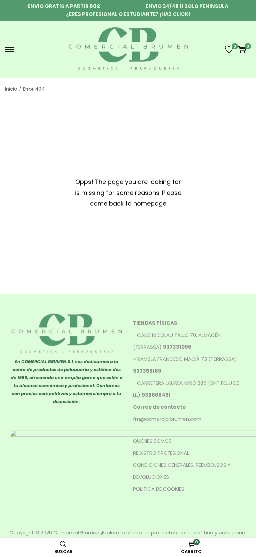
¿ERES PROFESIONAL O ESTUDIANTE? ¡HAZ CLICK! (128, 14)
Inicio (11, 88)
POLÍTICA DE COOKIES (158, 488)
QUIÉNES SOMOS (152, 440)
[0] (229, 49)
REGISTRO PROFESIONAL (161, 452)
